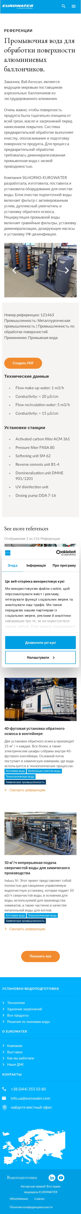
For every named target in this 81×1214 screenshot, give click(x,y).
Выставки (14, 1052)
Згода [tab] (12, 565)
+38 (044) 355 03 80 (28, 1089)
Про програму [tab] (64, 565)
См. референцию (40, 704)
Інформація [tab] (36, 565)
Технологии (16, 1003)
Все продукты (18, 1015)
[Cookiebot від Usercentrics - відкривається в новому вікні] (57, 553)
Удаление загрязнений (24, 1009)
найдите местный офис (31, 1107)
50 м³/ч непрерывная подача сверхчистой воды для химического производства (37, 868)
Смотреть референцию (27, 790)
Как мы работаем (20, 1058)
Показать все (40, 956)
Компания (14, 1046)
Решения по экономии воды (28, 1022)
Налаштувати (38, 657)
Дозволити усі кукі (40, 642)
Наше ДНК (15, 1064)
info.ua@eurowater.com (30, 1098)
